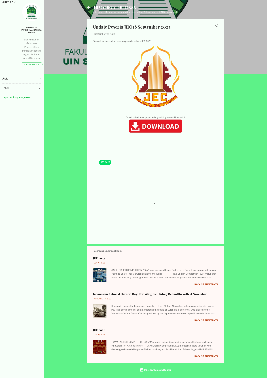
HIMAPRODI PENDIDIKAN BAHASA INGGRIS (31, 30)
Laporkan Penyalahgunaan (16, 97)
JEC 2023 (105, 162)
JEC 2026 (99, 330)
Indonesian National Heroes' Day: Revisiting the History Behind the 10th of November (150, 294)
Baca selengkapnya (206, 284)
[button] (216, 26)
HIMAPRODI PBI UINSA (115, 7)
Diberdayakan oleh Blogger (157, 370)
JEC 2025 (99, 258)
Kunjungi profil (31, 64)
